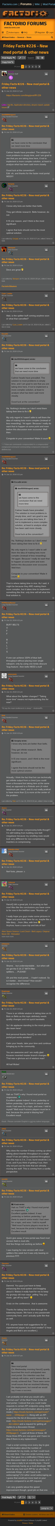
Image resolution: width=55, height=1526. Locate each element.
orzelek (4, 1179)
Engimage (6, 991)
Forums (26, 4)
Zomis (4, 1338)
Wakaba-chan (13, 849)
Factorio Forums (25, 23)
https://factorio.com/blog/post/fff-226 (23, 95)
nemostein (12, 674)
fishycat (11, 882)
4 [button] (32, 66)
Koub (4, 1072)
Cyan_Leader (7, 293)
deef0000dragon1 (9, 115)
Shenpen (11, 248)
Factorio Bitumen (9, 286)
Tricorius (5, 1263)
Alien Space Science (10, 931)
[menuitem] (12, 33)
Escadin (5, 334)
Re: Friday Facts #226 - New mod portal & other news (25, 127)
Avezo (4, 808)
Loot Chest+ (25, 931)
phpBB (19, 1520)
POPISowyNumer (8, 603)
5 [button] (36, 66)
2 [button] (25, 66)
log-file (10, 105)
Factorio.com (9, 4)
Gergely (11, 184)
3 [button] (29, 66)
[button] (39, 66)
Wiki (37, 4)
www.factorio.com (12, 28)
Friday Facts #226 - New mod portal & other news (26, 49)
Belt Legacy (37, 931)
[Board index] (26, 13)
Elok (3, 715)
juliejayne (5, 944)
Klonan (11, 72)
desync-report (37, 105)
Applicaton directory (22, 105)
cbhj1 (4, 1129)
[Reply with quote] (46, 74)
